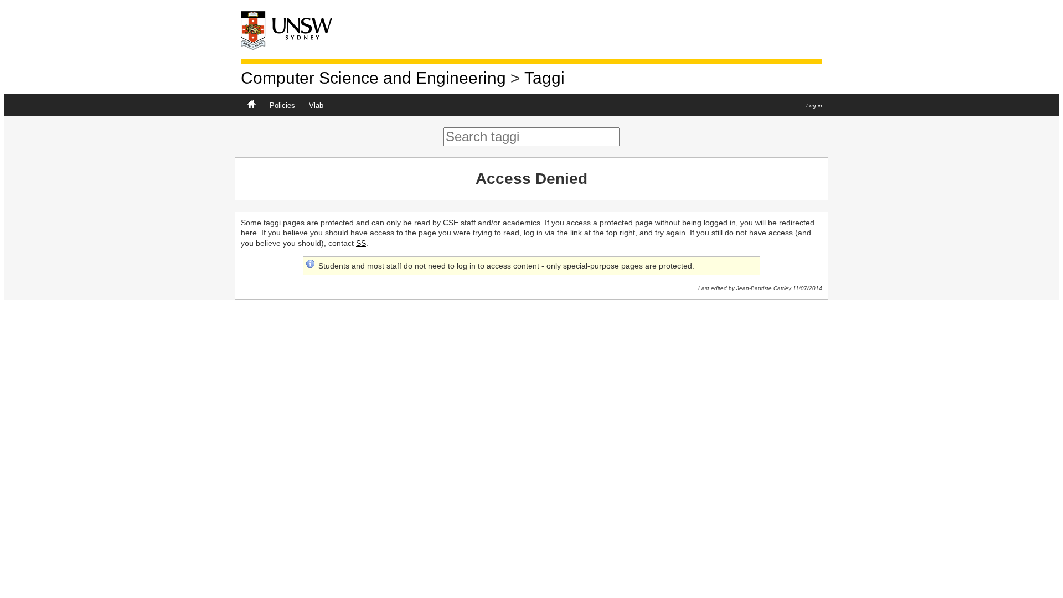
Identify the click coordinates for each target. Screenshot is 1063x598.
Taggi (544, 78)
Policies (282, 105)
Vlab (316, 105)
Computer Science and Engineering (373, 78)
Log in (814, 105)
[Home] (296, 29)
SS (361, 243)
